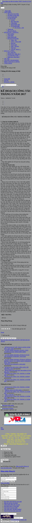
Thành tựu (10, 29)
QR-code (3, 445)
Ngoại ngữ (14, 44)
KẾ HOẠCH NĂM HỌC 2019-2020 (15, 364)
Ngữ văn (13, 48)
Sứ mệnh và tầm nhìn (13, 15)
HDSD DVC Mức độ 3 (14, 54)
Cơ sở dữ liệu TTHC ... (14, 55)
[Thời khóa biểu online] (7, 405)
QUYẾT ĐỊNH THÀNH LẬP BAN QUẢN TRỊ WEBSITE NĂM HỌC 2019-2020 (16, 355)
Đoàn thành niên (15, 24)
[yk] (2, 86)
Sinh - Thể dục (15, 46)
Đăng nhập (5, 471)
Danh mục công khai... (14, 57)
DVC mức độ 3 (12, 52)
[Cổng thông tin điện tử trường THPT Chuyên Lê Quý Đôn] (16, 3)
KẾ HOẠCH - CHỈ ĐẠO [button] (11, 32)
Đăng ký (12, 471)
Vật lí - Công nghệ (16, 41)
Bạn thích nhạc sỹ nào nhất (11, 506)
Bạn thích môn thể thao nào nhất (13, 501)
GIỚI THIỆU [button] (8, 12)
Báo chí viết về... (12, 31)
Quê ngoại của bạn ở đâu (11, 507)
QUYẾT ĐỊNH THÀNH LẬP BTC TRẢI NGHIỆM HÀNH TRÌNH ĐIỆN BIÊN (16, 351)
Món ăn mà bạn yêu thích (11, 503)
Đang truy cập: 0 (5, 449)
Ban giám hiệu (15, 21)
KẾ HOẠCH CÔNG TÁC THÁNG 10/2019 (17, 376)
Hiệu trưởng (11, 34)
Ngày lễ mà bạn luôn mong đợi (12, 511)
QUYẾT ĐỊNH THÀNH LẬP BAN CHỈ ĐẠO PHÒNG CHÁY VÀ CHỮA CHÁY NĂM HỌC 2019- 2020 (17, 361)
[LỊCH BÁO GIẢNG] (7, 408)
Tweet (2, 332)
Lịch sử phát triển (12, 17)
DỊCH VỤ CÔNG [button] (9, 51)
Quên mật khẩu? (5, 483)
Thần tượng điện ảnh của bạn (12, 504)
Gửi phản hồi (4, 459)
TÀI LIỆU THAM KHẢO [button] (11, 60)
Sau (2, 427)
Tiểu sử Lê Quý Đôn (13, 14)
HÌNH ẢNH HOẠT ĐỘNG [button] (12, 61)
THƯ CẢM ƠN (9, 394)
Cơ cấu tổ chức (12, 18)
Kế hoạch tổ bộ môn (13, 38)
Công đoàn (14, 23)
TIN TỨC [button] (7, 58)
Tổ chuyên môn (15, 26)
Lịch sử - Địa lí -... (16, 49)
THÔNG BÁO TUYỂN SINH (13, 390)
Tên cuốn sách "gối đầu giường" (13, 509)
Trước (2, 429)
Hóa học (13, 43)
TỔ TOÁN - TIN (19, 27)
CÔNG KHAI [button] (8, 63)
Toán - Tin (14, 40)
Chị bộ (13, 20)
